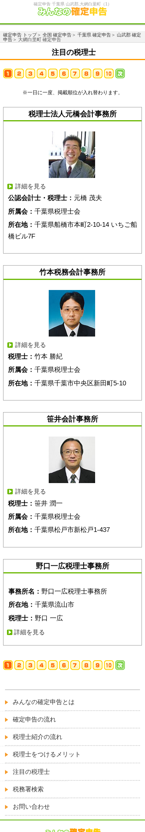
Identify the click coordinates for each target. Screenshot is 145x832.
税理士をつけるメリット (47, 754)
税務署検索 (28, 789)
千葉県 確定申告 (94, 35)
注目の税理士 (31, 771)
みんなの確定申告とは (44, 702)
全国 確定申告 (57, 35)
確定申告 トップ (20, 35)
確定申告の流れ (34, 719)
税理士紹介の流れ (37, 737)
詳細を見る (30, 186)
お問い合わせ (31, 806)
